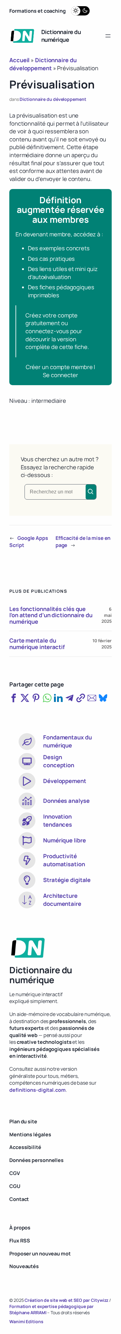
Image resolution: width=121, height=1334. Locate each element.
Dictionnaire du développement (53, 99)
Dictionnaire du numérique (61, 36)
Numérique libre (64, 840)
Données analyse (66, 800)
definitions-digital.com (37, 1090)
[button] (13, 698)
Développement (64, 781)
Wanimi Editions (26, 1321)
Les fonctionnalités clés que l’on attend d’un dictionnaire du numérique (50, 615)
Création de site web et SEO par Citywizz (66, 1300)
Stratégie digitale (67, 880)
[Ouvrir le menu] (108, 36)
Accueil (19, 60)
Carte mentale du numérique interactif (37, 643)
